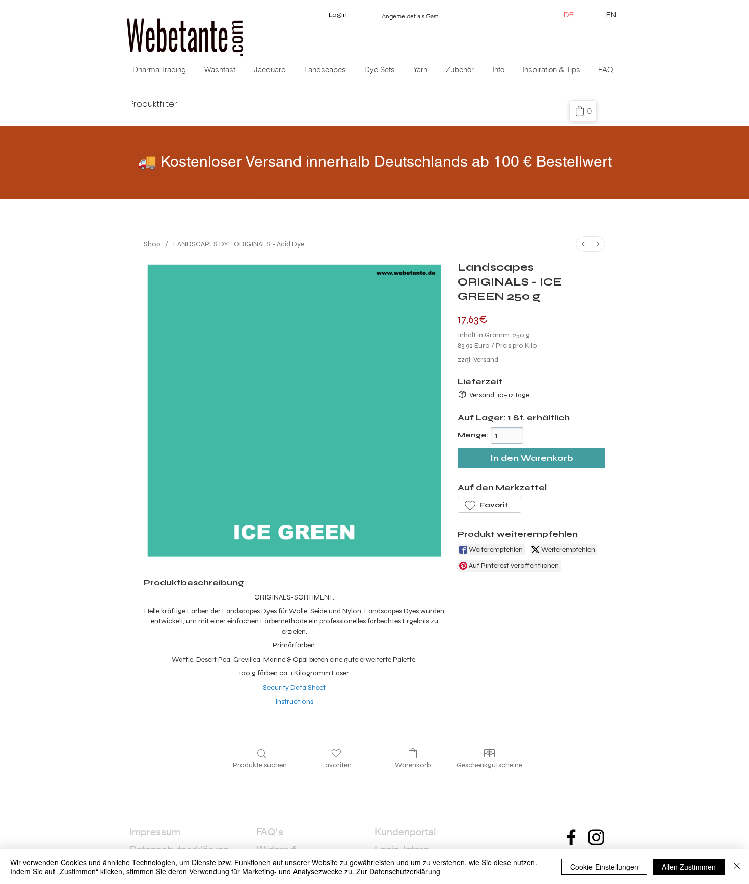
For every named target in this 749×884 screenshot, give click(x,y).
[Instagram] (596, 837)
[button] (271, 69)
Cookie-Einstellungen (604, 867)
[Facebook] (571, 837)
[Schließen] (737, 867)
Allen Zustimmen (689, 867)
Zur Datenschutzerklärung (398, 871)
